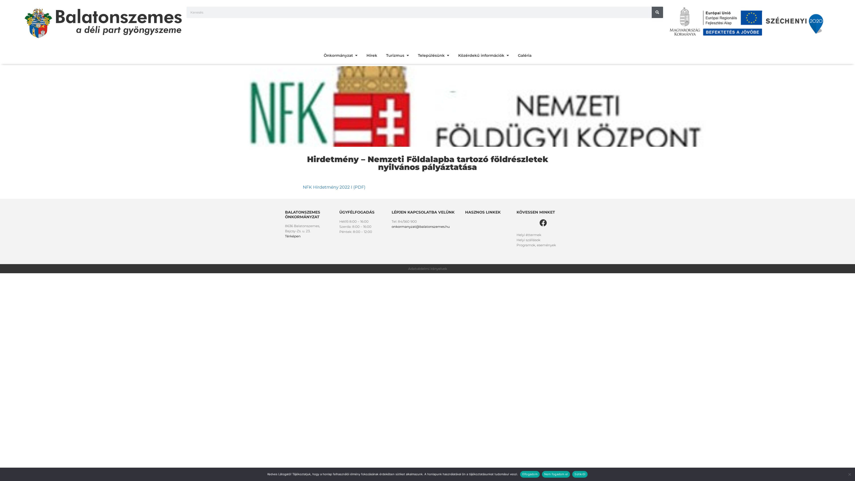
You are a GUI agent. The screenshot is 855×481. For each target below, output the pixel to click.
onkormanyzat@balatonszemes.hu (421, 226)
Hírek (371, 55)
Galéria (524, 55)
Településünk (431, 55)
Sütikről (579, 474)
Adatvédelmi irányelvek (427, 269)
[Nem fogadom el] (849, 474)
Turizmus (395, 55)
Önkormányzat (338, 55)
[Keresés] (657, 12)
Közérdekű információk (481, 55)
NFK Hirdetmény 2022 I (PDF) (334, 187)
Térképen (293, 236)
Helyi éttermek (529, 235)
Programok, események (536, 245)
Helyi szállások (528, 240)
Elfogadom (529, 474)
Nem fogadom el (556, 474)
